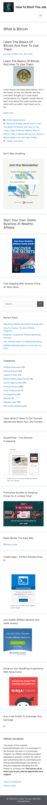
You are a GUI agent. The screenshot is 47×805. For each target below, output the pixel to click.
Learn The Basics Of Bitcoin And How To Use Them (21, 45)
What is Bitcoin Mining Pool (23, 134)
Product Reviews (11, 387)
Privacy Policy (9, 786)
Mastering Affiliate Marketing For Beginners (23, 324)
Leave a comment (15, 141)
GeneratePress (23, 801)
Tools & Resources (11, 390)
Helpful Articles (10, 375)
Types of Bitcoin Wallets (21, 130)
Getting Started (10, 371)
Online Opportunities (16, 120)
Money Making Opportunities (16, 379)
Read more (8, 113)
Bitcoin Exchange (14, 123)
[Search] (40, 304)
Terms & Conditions (12, 782)
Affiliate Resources (12, 367)
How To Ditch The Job (31, 7)
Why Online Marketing (13, 406)
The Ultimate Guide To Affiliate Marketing (22, 341)
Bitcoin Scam (29, 123)
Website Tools (9, 402)
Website (7, 398)
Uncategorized (10, 394)
